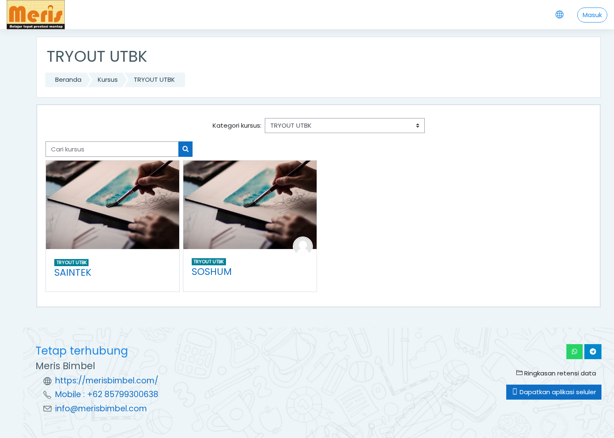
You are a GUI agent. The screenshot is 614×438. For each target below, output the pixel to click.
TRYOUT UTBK (154, 79)
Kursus (108, 79)
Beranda (68, 79)
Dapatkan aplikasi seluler (557, 392)
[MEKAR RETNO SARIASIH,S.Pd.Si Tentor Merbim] (303, 246)
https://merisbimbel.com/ (106, 380)
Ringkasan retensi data (559, 373)
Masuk (592, 14)
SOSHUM (212, 271)
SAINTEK (72, 272)
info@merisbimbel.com (101, 408)
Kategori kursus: (237, 125)
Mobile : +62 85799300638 (106, 394)
